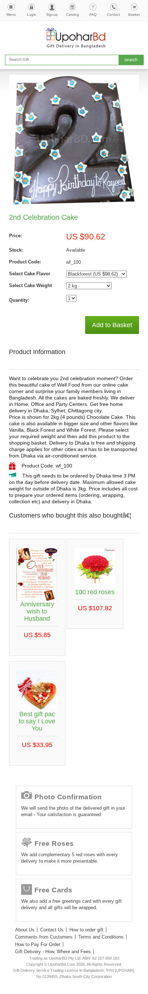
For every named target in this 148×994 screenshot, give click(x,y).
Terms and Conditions (101, 937)
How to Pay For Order (37, 944)
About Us (24, 929)
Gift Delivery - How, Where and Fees (53, 951)
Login (31, 14)
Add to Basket (112, 325)
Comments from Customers (44, 937)
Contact (113, 14)
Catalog (72, 14)
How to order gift (86, 929)
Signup (52, 14)
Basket (134, 14)
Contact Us (52, 929)
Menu (11, 14)
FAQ (93, 14)
